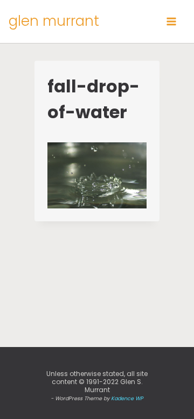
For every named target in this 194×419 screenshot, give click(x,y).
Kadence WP (127, 398)
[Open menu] (171, 21)
